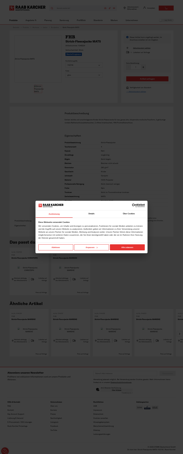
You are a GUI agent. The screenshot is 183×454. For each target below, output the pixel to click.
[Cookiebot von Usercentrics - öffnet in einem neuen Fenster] (134, 205)
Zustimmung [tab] (54, 214)
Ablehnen (56, 247)
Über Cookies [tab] (129, 214)
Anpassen (90, 247)
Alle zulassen (127, 247)
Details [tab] (92, 214)
